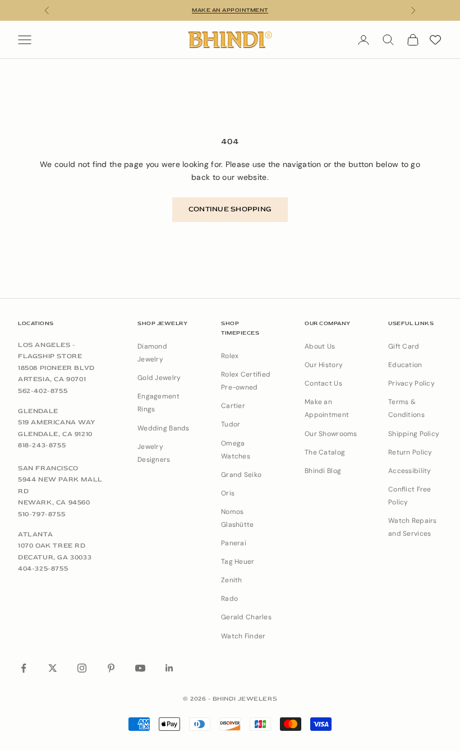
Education (405, 364)
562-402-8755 (42, 391)
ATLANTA (35, 534)
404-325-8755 (43, 568)
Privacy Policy (411, 383)
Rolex (229, 355)
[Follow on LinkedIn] (169, 668)
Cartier (233, 405)
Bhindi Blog (323, 470)
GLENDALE (38, 411)
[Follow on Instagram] (82, 668)
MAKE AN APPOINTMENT (230, 10)
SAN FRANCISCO (48, 468)
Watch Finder (243, 636)
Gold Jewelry (159, 377)
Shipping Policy (413, 433)
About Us (320, 346)
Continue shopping (230, 209)
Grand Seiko (241, 474)
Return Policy (410, 452)
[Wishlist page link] (435, 39)
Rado (229, 598)
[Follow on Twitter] (52, 668)
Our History (324, 364)
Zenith (231, 580)
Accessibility (409, 470)
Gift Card (404, 346)
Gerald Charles (246, 617)
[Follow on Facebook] (23, 668)
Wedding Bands (163, 428)
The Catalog (325, 452)
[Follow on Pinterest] (111, 668)
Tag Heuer (238, 561)
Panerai (233, 543)
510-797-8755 (41, 514)
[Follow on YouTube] (140, 668)
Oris (227, 493)
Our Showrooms (331, 433)
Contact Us (323, 383)
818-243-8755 (42, 445)
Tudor (230, 424)
